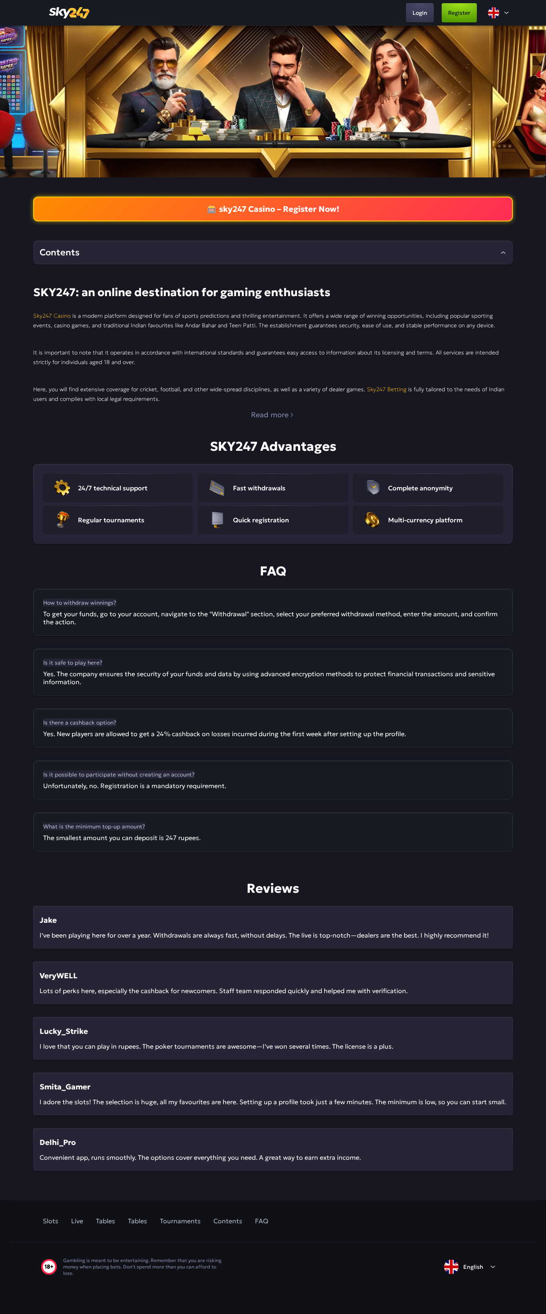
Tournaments (180, 1221)
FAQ (261, 1221)
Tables (105, 1221)
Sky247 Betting (387, 389)
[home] (70, 12)
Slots (50, 1221)
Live (77, 1221)
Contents (227, 1221)
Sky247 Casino (52, 315)
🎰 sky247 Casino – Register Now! (273, 209)
